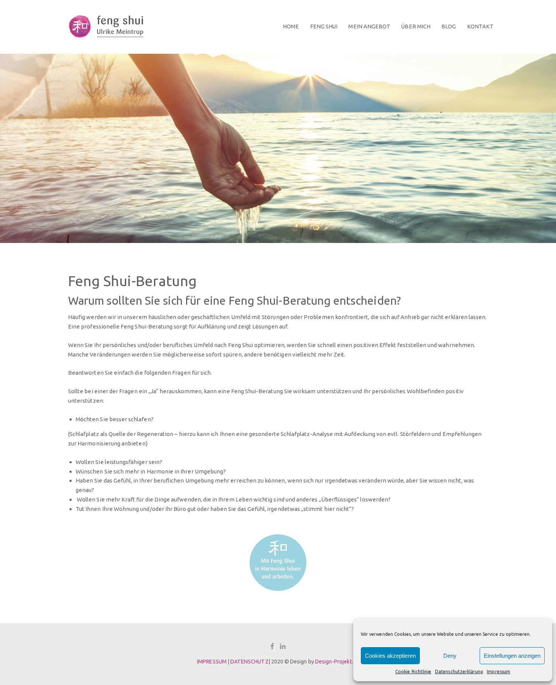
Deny (450, 655)
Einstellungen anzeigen (512, 655)
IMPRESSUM (212, 662)
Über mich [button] (415, 26)
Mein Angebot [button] (369, 26)
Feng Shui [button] (324, 26)
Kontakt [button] (480, 26)
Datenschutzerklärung (459, 671)
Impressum (498, 671)
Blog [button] (448, 26)
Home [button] (291, 26)
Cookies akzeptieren (390, 655)
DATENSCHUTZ (249, 662)
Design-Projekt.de (337, 662)
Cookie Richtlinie (413, 671)
